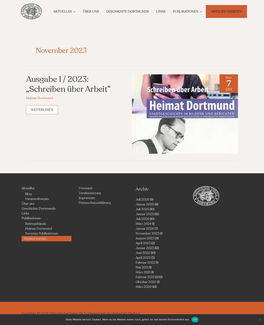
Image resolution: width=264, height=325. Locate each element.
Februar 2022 (145, 262)
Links (25, 213)
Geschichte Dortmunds (39, 208)
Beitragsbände (35, 224)
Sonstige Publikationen (41, 233)
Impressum (87, 198)
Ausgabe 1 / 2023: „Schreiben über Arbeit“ (68, 84)
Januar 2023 (145, 248)
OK (195, 319)
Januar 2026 (145, 204)
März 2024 (143, 224)
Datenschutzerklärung (95, 203)
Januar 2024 (145, 228)
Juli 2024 (142, 219)
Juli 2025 (142, 209)
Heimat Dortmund (39, 98)
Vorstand (85, 188)
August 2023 (145, 238)
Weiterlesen (42, 110)
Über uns (28, 203)
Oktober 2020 (146, 282)
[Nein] (259, 319)
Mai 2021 (142, 267)
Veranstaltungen (37, 199)
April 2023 (143, 243)
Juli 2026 (142, 199)
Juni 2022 (143, 253)
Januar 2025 (145, 214)
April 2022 (143, 258)
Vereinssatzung (90, 193)
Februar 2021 (145, 277)
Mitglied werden (34, 238)
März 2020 (144, 287)
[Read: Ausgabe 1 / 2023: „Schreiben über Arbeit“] (185, 114)
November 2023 (147, 233)
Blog (28, 194)
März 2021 (143, 272)
